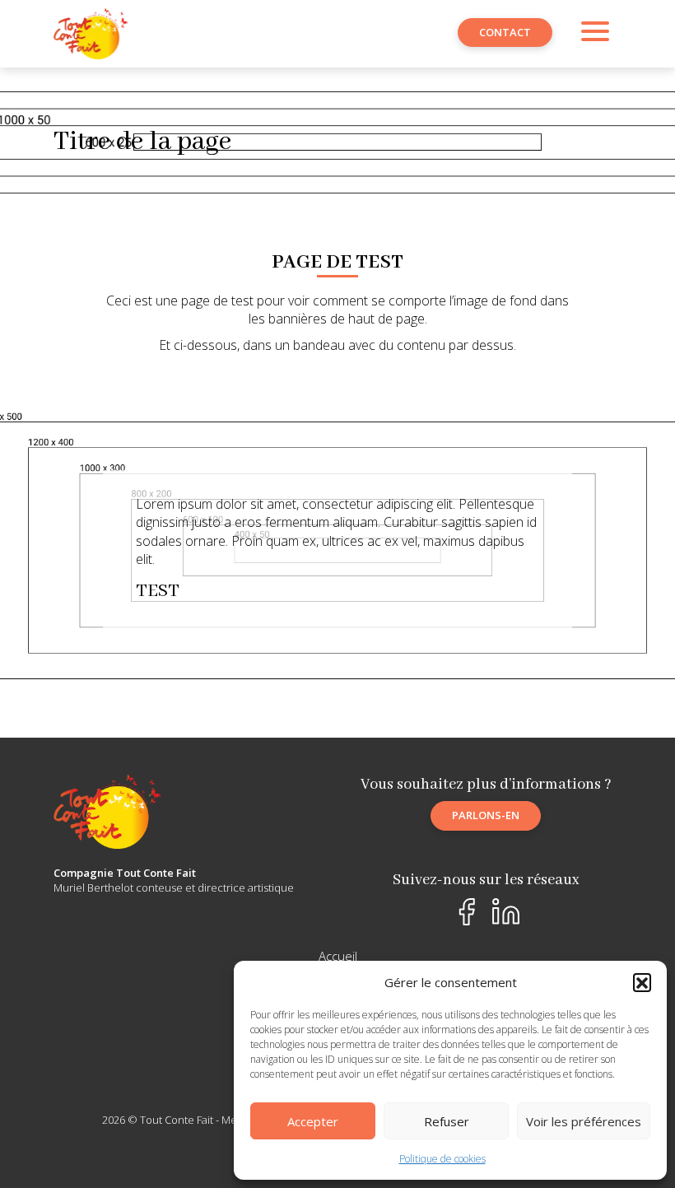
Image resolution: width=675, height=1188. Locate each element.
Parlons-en (485, 815)
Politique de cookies (442, 1159)
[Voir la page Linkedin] (506, 912)
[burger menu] (595, 33)
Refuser (446, 1121)
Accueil (338, 956)
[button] (642, 982)
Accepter (312, 1121)
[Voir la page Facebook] (466, 912)
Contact (505, 32)
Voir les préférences (583, 1121)
